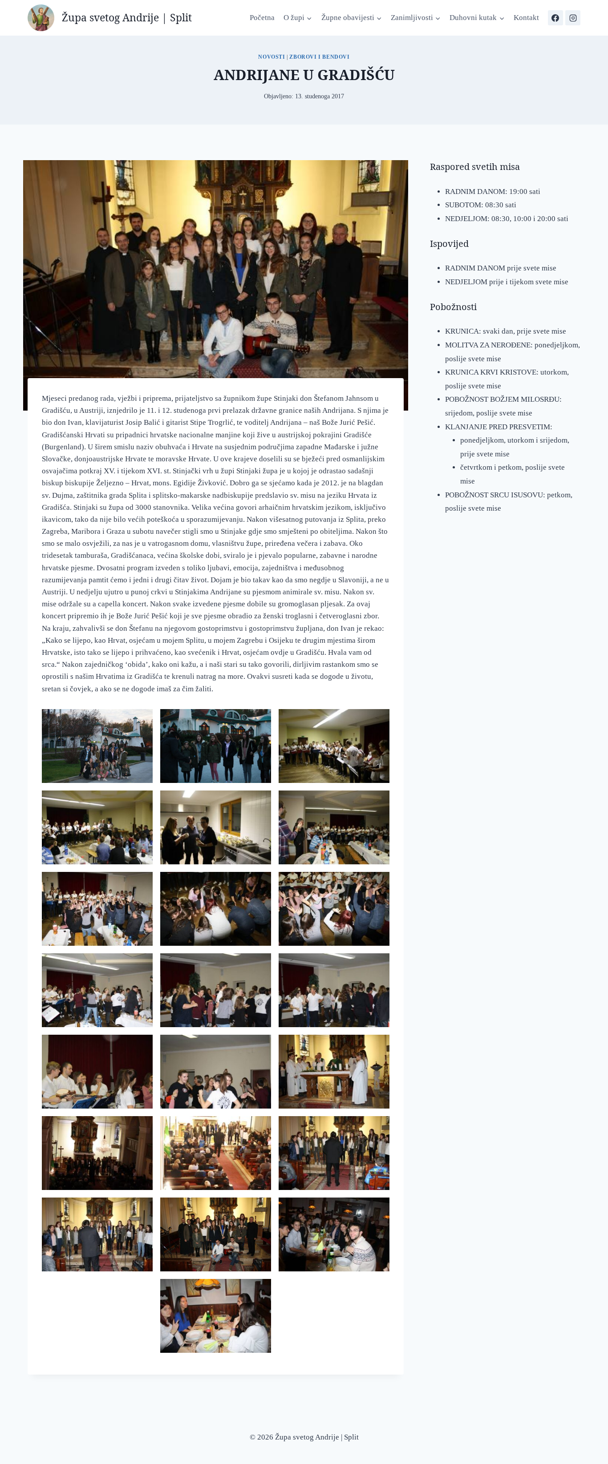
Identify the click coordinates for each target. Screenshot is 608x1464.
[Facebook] (555, 17)
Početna (262, 17)
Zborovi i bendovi (319, 57)
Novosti (271, 57)
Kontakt (526, 17)
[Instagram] (572, 17)
